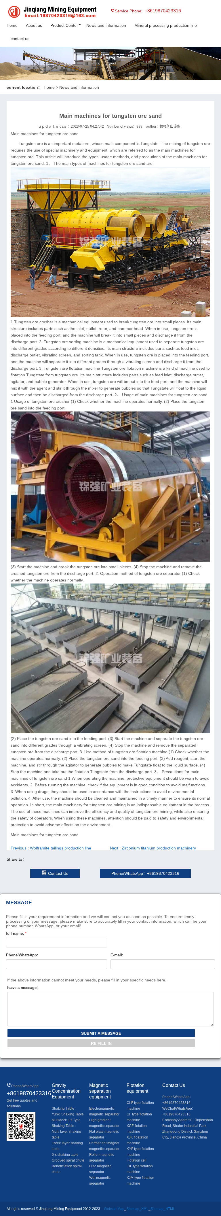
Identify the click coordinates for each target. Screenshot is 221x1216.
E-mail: (116, 955)
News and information (106, 25)
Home (12, 25)
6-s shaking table (65, 1155)
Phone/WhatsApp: (22, 955)
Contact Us (58, 873)
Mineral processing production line (165, 25)
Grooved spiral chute (68, 1160)
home (49, 87)
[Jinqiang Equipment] (33, 13)
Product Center (64, 25)
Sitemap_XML (137, 1209)
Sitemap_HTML (162, 1209)
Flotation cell (136, 1160)
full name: (16, 933)
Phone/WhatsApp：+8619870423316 (145, 873)
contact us (20, 38)
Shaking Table (63, 1109)
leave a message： (23, 987)
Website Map (114, 1209)
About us (34, 25)
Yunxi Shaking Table (68, 1114)
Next (153, 848)
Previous (51, 848)
